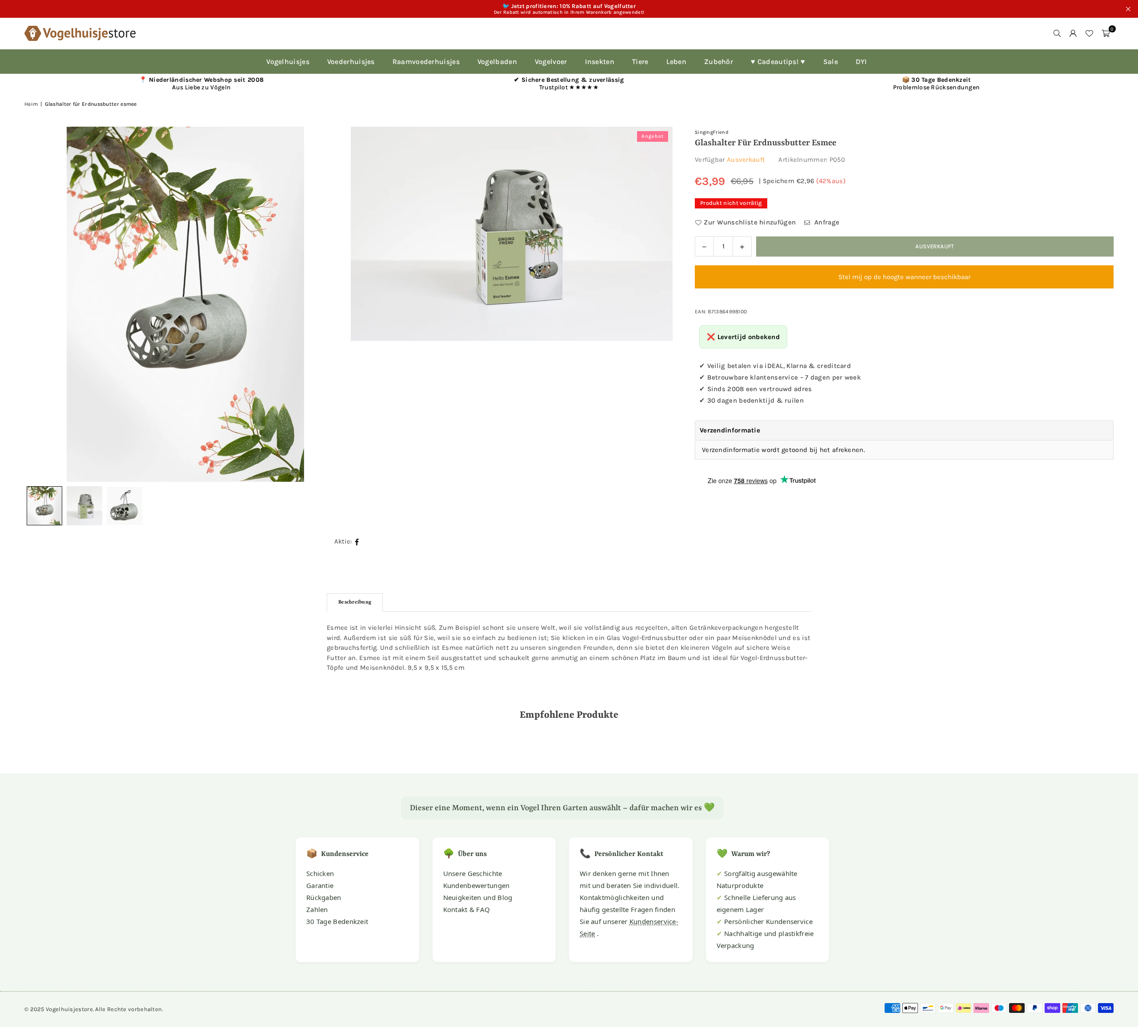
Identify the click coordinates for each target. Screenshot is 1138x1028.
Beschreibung (354, 602)
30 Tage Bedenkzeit (337, 921)
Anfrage (826, 222)
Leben (676, 61)
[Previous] (42, 304)
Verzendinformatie (730, 430)
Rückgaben (323, 897)
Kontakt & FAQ (466, 909)
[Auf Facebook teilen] (357, 541)
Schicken (320, 873)
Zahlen (317, 909)
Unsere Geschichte (472, 873)
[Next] (655, 304)
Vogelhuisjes (287, 61)
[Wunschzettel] (1089, 33)
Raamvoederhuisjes (426, 61)
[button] (1106, 33)
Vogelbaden (497, 61)
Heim (31, 104)
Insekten (599, 61)
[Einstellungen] (1073, 33)
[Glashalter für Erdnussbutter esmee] (84, 505)
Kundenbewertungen (476, 885)
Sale (830, 61)
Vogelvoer (551, 61)
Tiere (640, 61)
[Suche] (1057, 33)
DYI (861, 61)
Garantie (319, 885)
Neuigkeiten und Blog (478, 897)
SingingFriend (712, 132)
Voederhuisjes (351, 61)
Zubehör (718, 61)
